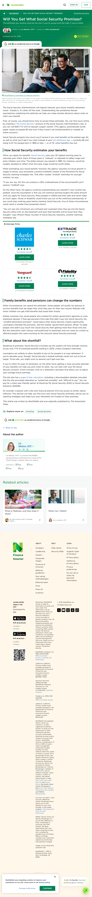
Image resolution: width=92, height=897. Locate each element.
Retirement (14, 13)
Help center (56, 548)
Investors (40, 593)
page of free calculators (32, 377)
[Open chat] (85, 890)
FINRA (38, 771)
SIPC (42, 771)
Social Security (38, 155)
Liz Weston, (25, 444)
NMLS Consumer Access (44, 700)
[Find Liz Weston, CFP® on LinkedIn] (27, 449)
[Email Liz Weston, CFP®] (23, 449)
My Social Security (25, 124)
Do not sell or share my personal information (72, 576)
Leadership (40, 551)
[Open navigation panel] (3, 5)
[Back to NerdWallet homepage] (4, 13)
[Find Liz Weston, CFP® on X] (19, 449)
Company (40, 548)
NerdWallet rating (24, 252)
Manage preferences (27, 888)
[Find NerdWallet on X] (59, 610)
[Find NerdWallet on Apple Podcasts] (72, 610)
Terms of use (72, 548)
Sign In (74, 5)
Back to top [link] (11, 428)
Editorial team (42, 582)
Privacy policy (73, 557)
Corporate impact (40, 559)
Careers (39, 555)
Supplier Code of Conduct (73, 552)
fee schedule (49, 790)
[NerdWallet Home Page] (14, 5)
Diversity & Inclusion (40, 565)
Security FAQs (57, 551)
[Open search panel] (64, 5)
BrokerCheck (40, 794)
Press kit (39, 589)
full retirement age (61, 140)
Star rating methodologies (42, 577)
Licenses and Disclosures (43, 658)
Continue (47, 888)
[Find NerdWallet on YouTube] (63, 610)
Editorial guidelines (40, 571)
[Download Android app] (19, 634)
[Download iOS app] (19, 618)
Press (38, 586)
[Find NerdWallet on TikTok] (77, 610)
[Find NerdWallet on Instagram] (68, 610)
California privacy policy (73, 562)
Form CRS (39, 780)
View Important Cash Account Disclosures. (45, 811)
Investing (30, 411)
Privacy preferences (72, 568)
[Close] (89, 877)
